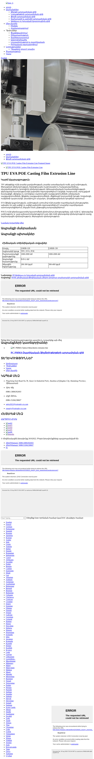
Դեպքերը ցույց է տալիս (23, 49)
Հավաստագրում (19, 28)
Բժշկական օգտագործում (24, 44)
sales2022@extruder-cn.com (17, 404)
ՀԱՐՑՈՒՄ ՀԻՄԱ (9, 419)
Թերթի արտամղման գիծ (23, 12)
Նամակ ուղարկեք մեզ (12, 223)
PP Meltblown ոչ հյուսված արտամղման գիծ (33, 275)
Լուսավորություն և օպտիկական (28, 42)
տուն (8, 7)
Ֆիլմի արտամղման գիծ (23, 17)
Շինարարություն (19, 35)
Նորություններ (13, 47)
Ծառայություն (13, 51)
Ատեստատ (12, 363)
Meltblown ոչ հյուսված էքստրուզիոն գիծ (30, 21)
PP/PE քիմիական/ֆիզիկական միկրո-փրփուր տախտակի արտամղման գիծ (50, 278)
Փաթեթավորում (19, 33)
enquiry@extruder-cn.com (16, 408)
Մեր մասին (11, 24)
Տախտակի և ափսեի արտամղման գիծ (31, 19)
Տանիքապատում (20, 37)
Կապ (8, 54)
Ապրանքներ (12, 10)
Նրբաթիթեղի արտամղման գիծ (27, 14)
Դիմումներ (11, 366)
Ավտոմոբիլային (19, 40)
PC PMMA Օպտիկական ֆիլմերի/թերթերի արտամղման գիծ (47, 352)
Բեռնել (14, 26)
